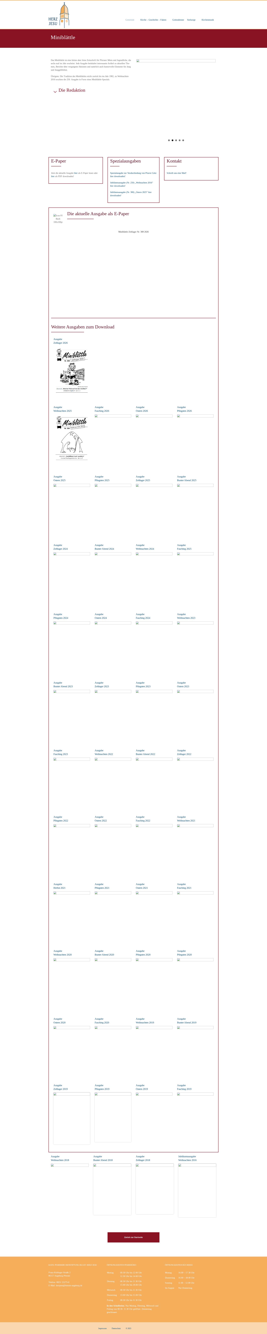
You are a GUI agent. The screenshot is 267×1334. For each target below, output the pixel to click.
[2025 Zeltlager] (154, 509)
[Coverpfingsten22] (71, 848)
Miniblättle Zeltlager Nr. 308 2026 (133, 232)
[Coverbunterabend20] (71, 983)
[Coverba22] (154, 782)
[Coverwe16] (197, 1190)
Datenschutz (116, 1328)
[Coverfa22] (154, 849)
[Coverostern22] (113, 849)
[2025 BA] (195, 509)
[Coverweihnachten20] (113, 983)
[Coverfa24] (154, 645)
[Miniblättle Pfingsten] (71, 647)
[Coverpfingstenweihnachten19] (154, 1051)
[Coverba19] (195, 1050)
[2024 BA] (113, 578)
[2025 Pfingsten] (113, 508)
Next (220, 95)
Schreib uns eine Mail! (176, 173)
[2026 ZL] (71, 372)
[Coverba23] (71, 715)
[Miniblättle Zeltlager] (71, 578)
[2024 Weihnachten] (154, 577)
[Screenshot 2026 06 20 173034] (195, 437)
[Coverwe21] (195, 848)
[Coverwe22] (113, 782)
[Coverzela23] (113, 715)
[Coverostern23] (195, 714)
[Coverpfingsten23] (154, 714)
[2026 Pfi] (154, 440)
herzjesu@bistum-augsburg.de (69, 1285)
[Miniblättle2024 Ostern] (113, 647)
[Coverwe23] (195, 646)
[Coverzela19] (71, 1118)
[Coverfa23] (71, 782)
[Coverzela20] (154, 983)
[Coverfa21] (195, 916)
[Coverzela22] (195, 783)
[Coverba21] (71, 916)
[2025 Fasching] (195, 578)
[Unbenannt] (112, 1189)
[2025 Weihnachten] (71, 438)
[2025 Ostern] (71, 510)
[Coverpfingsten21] (113, 915)
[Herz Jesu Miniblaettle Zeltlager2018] (155, 1189)
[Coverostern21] (154, 916)
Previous (132, 95)
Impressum (102, 1328)
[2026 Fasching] (113, 439)
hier (76, 173)
